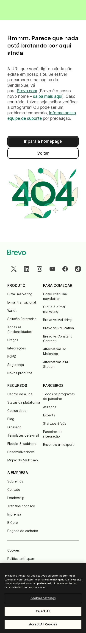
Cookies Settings (43, 598)
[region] (43, 598)
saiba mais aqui (47, 96)
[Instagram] (39, 268)
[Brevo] (16, 252)
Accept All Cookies (43, 624)
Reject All (43, 611)
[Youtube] (52, 268)
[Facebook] (65, 268)
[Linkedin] (26, 268)
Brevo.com (27, 90)
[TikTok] (78, 268)
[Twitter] (13, 268)
